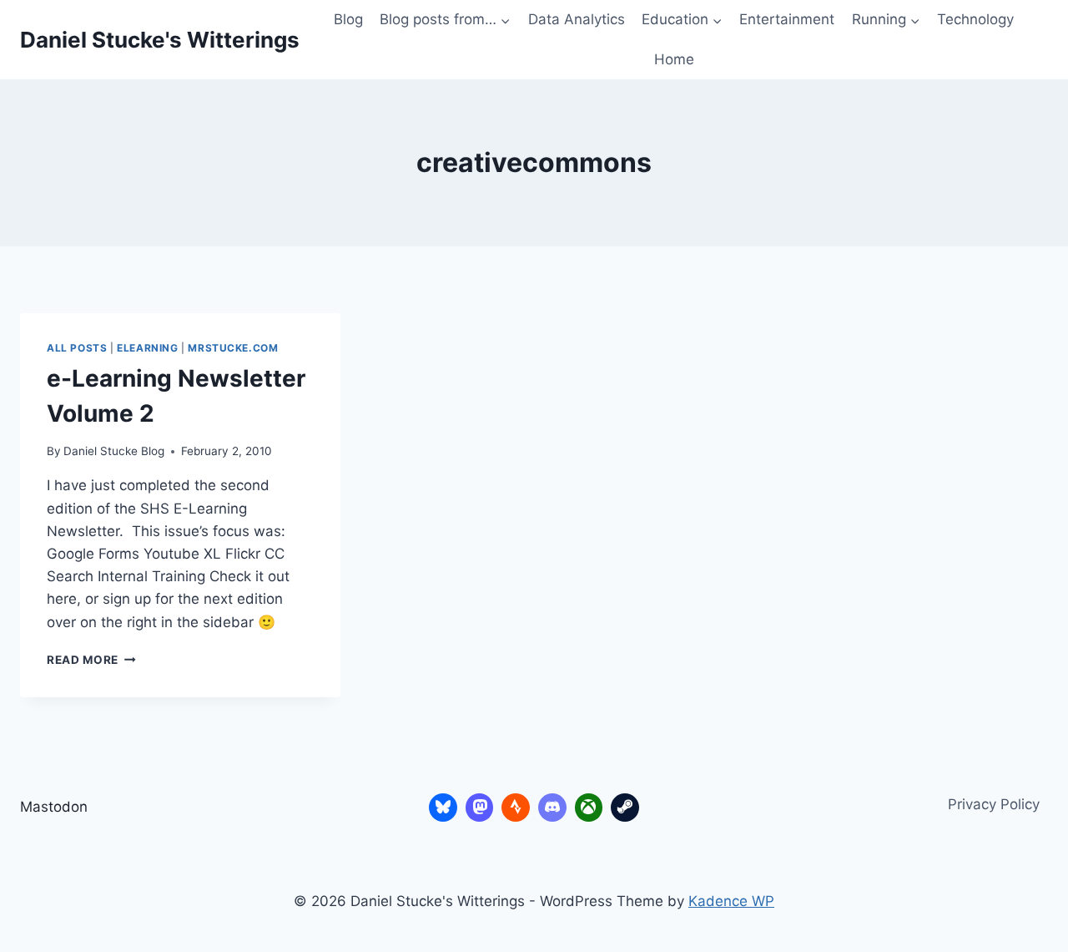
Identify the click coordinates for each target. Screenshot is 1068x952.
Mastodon (54, 806)
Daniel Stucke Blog (113, 451)
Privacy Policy (994, 804)
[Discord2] (552, 807)
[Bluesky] (443, 807)
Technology (975, 19)
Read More (91, 659)
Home (674, 59)
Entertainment (786, 19)
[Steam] (625, 807)
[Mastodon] (479, 807)
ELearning (147, 348)
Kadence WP (731, 901)
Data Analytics (576, 19)
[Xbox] (589, 807)
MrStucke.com (233, 348)
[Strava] (515, 807)
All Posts (77, 348)
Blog (348, 19)
